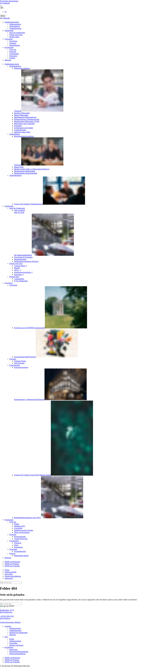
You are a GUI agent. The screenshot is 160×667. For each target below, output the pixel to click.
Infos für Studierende (17, 33)
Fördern (12, 58)
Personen (12, 43)
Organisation (14, 54)
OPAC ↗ (17, 270)
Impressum (9, 578)
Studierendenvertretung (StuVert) (26, 261)
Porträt (16, 524)
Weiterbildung (14, 26)
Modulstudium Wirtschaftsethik (25, 173)
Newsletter (9, 574)
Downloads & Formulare (23, 257)
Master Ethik (19, 167)
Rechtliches (9, 647)
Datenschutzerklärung (13, 576)
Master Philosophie (21, 115)
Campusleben (19, 279)
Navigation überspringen (9, 1)
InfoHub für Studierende (18, 633)
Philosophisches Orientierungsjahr (26, 119)
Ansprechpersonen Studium (10, 622)
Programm (13, 56)
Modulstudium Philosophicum (25, 117)
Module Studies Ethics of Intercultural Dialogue (31, 169)
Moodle (17, 268)
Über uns (12, 50)
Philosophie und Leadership (24, 124)
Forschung (9, 39)
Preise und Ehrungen (22, 532)
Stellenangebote (10, 572)
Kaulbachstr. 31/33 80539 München (7, 611)
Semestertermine (20, 259)
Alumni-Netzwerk (21, 539)
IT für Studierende (21, 281)
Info (6, 637)
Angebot (8, 626)
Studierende (9, 31)
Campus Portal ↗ (20, 266)
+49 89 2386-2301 (7, 616)
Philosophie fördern (21, 556)
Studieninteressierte (12, 22)
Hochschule (9, 47)
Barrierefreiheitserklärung (18, 652)
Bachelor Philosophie (22, 113)
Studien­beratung (15, 28)
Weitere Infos (14, 37)
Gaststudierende (20, 130)
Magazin (8, 60)
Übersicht (17, 543)
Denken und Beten (16, 645)
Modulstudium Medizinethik (24, 171)
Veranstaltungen (20, 551)
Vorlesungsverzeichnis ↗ (23, 272)
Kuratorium (18, 547)
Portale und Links (15, 35)
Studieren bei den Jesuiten (23, 530)
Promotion (18, 126)
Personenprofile (20, 537)
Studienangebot (15, 24)
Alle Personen (19, 363)
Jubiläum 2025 (19, 526)
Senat (16, 545)
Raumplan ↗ (19, 275)
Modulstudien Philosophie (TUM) (26, 121)
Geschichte (18, 528)
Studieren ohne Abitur (22, 132)
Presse (7, 570)
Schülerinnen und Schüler (23, 128)
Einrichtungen (14, 45)
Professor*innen (20, 361)
